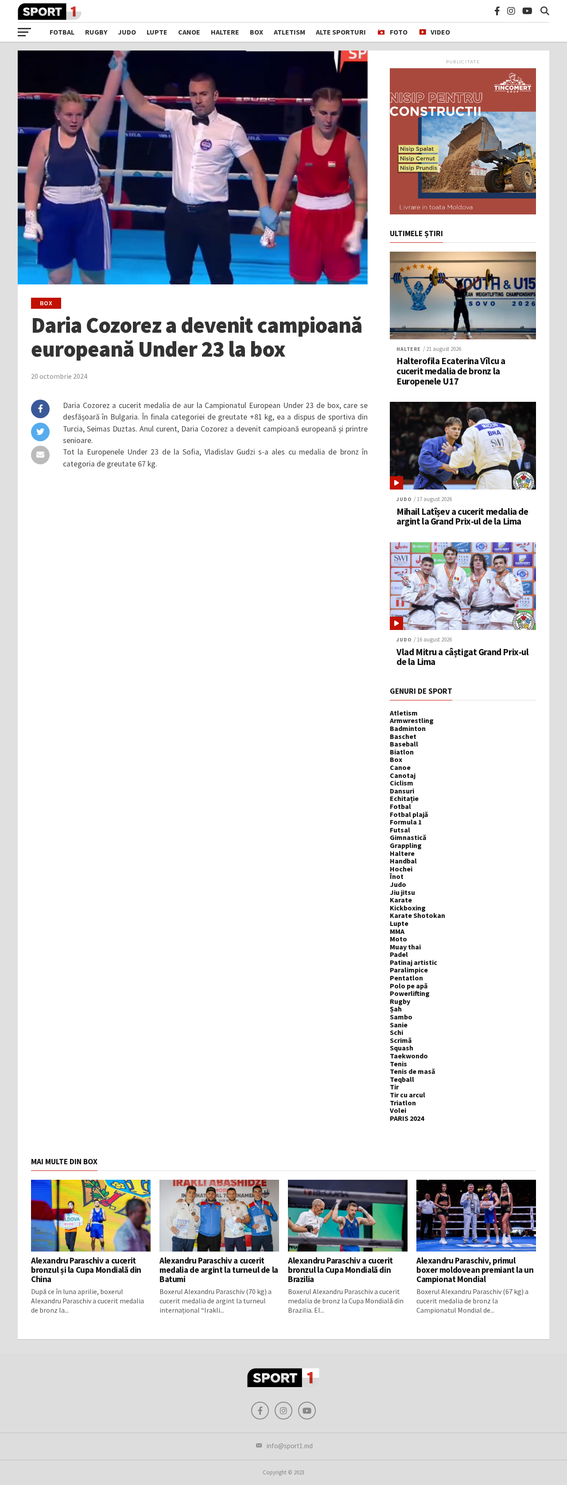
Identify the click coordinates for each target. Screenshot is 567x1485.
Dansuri (402, 790)
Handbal (403, 860)
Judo (127, 31)
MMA (397, 931)
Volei (398, 1110)
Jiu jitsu (402, 892)
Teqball (402, 1079)
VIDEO (440, 31)
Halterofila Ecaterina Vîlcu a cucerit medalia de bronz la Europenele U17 (450, 371)
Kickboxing (408, 907)
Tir (394, 1086)
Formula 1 (406, 821)
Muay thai (405, 946)
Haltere (225, 31)
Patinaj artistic (413, 962)
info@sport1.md (290, 1446)
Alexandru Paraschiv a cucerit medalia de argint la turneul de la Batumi (218, 1269)
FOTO (399, 31)
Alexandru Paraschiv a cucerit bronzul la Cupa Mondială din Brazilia (340, 1269)
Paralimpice (409, 969)
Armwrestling (412, 720)
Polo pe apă (408, 985)
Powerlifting (410, 993)
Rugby (96, 31)
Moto (398, 938)
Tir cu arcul (407, 1094)
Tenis (398, 1063)
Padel (399, 954)
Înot (397, 876)
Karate (401, 899)
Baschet (403, 736)
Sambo (401, 1016)
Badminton (408, 728)
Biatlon (402, 751)
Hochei (401, 868)
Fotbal (62, 31)
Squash (401, 1047)
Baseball (404, 743)
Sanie (399, 1024)
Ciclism (401, 782)
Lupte (157, 31)
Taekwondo (409, 1055)
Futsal (400, 829)
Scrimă (401, 1040)
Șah (396, 1008)
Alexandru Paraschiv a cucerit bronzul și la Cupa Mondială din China (86, 1269)
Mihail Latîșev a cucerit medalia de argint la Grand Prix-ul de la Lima (462, 517)
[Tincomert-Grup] (463, 211)
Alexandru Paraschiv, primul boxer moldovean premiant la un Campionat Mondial (474, 1269)
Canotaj (403, 775)
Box (256, 31)
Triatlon (403, 1102)
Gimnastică (408, 837)
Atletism (289, 31)
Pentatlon (406, 977)
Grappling (406, 845)
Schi (396, 1032)
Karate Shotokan (417, 915)
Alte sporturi (341, 31)
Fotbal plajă (409, 814)
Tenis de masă (412, 1071)
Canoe (189, 31)
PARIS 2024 (407, 1118)
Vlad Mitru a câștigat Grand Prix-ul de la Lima (462, 657)
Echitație (404, 798)
